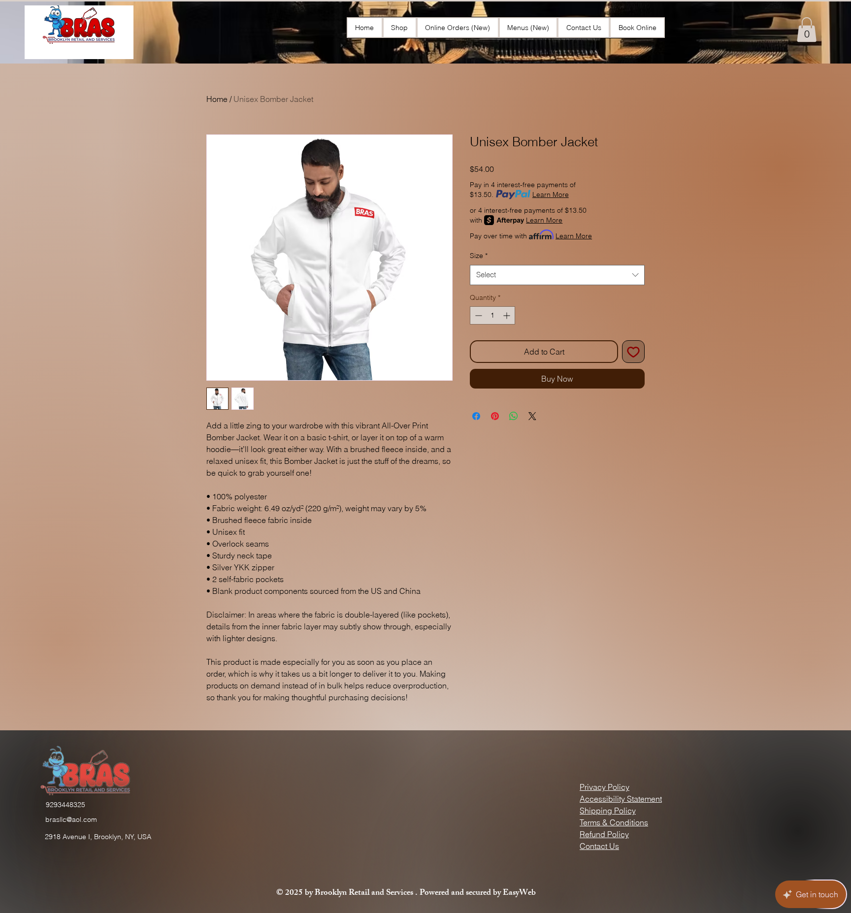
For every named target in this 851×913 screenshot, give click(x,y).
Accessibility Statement (621, 799)
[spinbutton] (492, 315)
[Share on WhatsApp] (514, 416)
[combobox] (557, 275)
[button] (806, 29)
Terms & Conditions (614, 822)
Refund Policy (604, 834)
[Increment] (507, 315)
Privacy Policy (604, 787)
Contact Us (599, 846)
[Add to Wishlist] (633, 351)
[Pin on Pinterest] (495, 416)
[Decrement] (477, 315)
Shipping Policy (608, 810)
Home (217, 99)
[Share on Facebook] (476, 416)
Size (479, 255)
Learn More (550, 194)
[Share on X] (532, 416)
